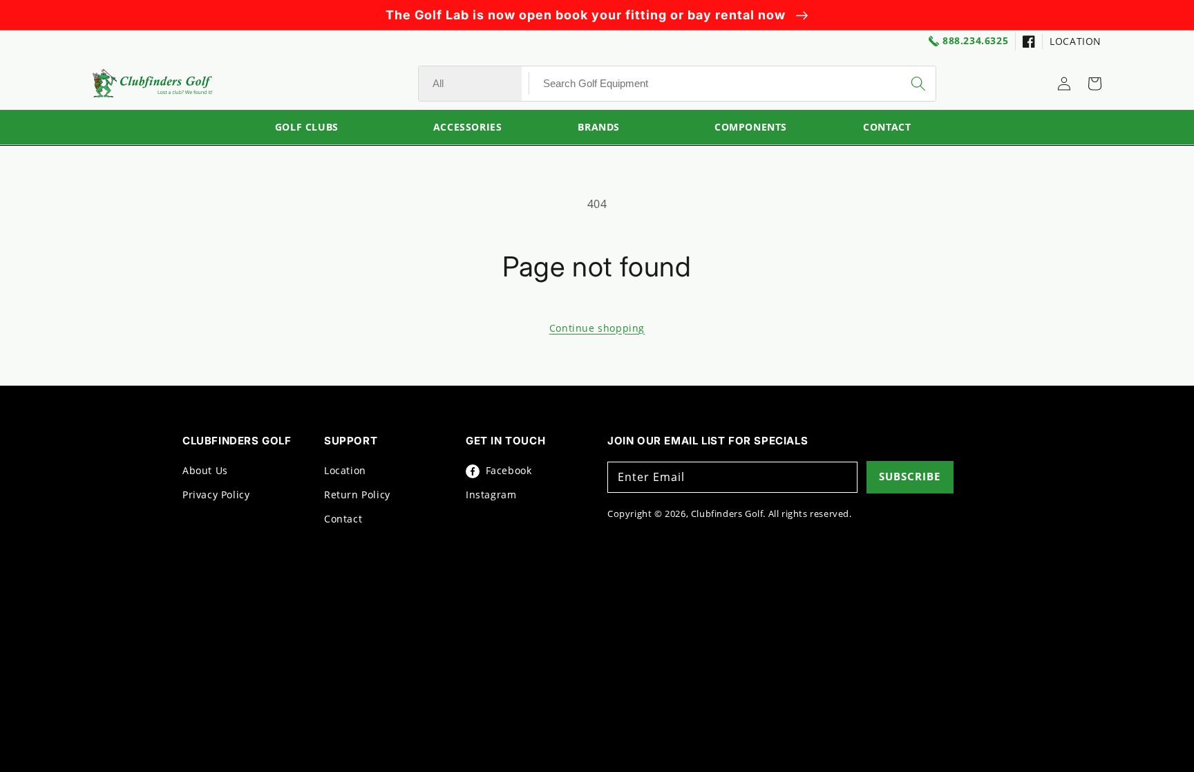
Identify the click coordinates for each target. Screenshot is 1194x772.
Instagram (491, 494)
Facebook (506, 470)
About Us (205, 470)
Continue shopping (597, 328)
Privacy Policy (215, 494)
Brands (599, 127)
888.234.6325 (975, 41)
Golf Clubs (307, 127)
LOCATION (1075, 41)
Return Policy (357, 494)
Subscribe (909, 476)
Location (345, 470)
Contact (343, 518)
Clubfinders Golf (727, 513)
